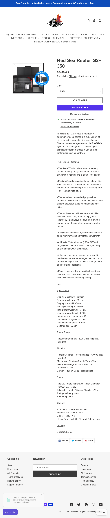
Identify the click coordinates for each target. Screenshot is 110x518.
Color (59, 86)
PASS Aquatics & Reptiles (76, 512)
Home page (13, 469)
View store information (70, 126)
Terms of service (15, 477)
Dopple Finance (15, 485)
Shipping (72, 76)
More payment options (79, 114)
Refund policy (14, 481)
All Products (13, 473)
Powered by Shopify (95, 512)
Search (10, 465)
